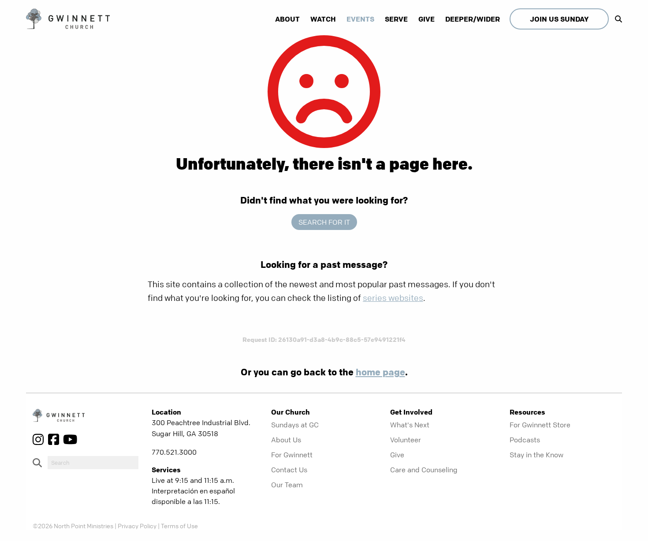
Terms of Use (179, 526)
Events (360, 19)
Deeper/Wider (472, 19)
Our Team (287, 484)
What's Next (409, 424)
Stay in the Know (536, 454)
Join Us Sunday (559, 19)
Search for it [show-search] (324, 222)
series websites (393, 298)
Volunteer (405, 439)
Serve (396, 19)
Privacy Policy (137, 526)
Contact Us (289, 469)
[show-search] (616, 19)
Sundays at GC (295, 424)
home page (380, 372)
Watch (323, 19)
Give (426, 19)
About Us (286, 439)
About (287, 19)
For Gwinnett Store (540, 424)
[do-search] (93, 462)
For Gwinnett (292, 454)
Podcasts (525, 439)
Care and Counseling (424, 469)
